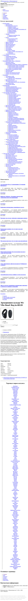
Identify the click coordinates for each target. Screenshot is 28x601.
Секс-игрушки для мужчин (9, 153)
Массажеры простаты (10, 157)
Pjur (15, 496)
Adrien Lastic (15, 389)
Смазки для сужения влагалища (13, 72)
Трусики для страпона (13, 138)
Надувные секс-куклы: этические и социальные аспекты (14, 218)
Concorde (15, 407)
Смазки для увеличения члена (12, 73)
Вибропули (10, 128)
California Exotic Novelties (15, 404)
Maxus (15, 470)
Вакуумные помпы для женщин (13, 106)
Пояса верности (9, 46)
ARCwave (15, 393)
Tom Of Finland (15, 536)
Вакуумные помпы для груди (14, 107)
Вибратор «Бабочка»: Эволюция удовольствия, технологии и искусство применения (12, 197)
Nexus (15, 480)
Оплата (4, 16)
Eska (15, 424)
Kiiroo (15, 452)
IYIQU (15, 447)
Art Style (15, 394)
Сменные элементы (10, 58)
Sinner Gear (15, 523)
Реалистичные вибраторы (14, 120)
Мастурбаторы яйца (12, 160)
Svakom (15, 528)
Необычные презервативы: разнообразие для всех (12, 207)
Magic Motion (15, 468)
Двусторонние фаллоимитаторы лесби (16, 146)
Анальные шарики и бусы (14, 103)
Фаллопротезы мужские (11, 171)
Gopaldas (15, 432)
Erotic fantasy (15, 417)
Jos (15, 449)
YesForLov (15, 555)
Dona (15, 410)
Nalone (15, 479)
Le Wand (15, 456)
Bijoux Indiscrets (15, 401)
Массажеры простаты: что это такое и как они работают (14, 241)
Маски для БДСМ (10, 42)
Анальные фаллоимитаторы (14, 101)
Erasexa (15, 416)
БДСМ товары (6, 23)
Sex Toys (15, 517)
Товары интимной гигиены (12, 141)
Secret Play (15, 512)
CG (15, 406)
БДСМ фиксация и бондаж (12, 25)
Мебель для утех (9, 43)
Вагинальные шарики (10, 105)
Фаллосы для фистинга (13, 140)
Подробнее (3, 192)
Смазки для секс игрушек (11, 57)
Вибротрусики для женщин (14, 130)
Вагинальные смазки (10, 63)
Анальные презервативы (11, 86)
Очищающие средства (11, 56)
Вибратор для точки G (13, 113)
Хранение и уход (9, 59)
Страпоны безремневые (13, 135)
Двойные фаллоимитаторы (14, 145)
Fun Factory (15, 429)
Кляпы (7, 37)
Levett (15, 458)
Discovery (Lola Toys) (15, 408)
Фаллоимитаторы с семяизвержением (16, 152)
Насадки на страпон (12, 134)
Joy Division (15, 450)
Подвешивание (11, 32)
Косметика (5, 75)
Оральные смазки (10, 70)
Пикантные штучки (15, 564)
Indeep (15, 442)
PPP (15, 499)
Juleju (15, 451)
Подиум (15, 565)
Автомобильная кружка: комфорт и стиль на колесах (13, 274)
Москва (15, 562)
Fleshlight (15, 428)
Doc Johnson (15, 409)
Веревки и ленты (12, 27)
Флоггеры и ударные (10, 50)
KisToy (15, 454)
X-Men (15, 552)
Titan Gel (15, 534)
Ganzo (15, 430)
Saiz (15, 509)
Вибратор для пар (12, 112)
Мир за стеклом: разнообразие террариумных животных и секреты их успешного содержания (14, 286)
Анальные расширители (13, 99)
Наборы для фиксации (13, 28)
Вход (4, 9)
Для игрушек (6, 55)
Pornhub (15, 498)
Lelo (15, 457)
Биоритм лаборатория (15, 559)
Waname (15, 545)
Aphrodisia (15, 391)
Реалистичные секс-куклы (14, 168)
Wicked (15, 548)
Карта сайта (5, 18)
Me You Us (15, 471)
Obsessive (15, 484)
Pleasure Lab (15, 497)
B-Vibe (15, 396)
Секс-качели (8, 48)
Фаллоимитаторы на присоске (15, 151)
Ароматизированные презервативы (13, 87)
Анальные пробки (12, 97)
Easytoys (15, 414)
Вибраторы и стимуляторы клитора (13, 121)
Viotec (15, 543)
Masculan (15, 469)
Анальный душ (11, 104)
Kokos (15, 455)
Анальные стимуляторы (13, 100)
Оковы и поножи (12, 30)
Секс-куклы (8, 166)
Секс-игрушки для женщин (9, 92)
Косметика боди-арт (10, 79)
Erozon (15, 423)
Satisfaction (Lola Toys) (15, 510)
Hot (15, 437)
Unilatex (15, 539)
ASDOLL (15, 395)
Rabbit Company (15, 500)
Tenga (15, 532)
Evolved (15, 425)
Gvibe (15, 434)
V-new (15, 540)
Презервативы (6, 85)
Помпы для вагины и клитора (15, 109)
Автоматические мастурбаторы (15, 159)
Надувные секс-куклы (13, 167)
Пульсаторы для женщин (11, 132)
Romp (15, 504)
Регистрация (6, 10)
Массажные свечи (10, 83)
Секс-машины (9, 49)
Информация (6, 332)
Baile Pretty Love (15, 398)
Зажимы (7, 34)
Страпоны (8, 133)
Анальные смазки (10, 62)
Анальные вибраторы (13, 96)
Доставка (5, 15)
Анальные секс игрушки (11, 93)
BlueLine (15, 402)
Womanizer (15, 551)
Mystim (15, 478)
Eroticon (15, 418)
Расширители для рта (13, 41)
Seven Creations (15, 514)
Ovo (15, 491)
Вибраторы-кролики (12, 127)
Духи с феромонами (10, 77)
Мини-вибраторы (12, 131)
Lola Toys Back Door (15, 461)
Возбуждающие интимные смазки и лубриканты (16, 64)
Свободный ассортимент (15, 566)
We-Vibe (5, 299)
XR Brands (15, 554)
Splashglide (15, 526)
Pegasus (15, 492)
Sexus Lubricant (15, 519)
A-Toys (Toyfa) (15, 388)
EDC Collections (15, 415)
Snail (15, 525)
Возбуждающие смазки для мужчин (16, 66)
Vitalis (15, 544)
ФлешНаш (15, 567)
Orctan (15, 486)
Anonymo (15, 390)
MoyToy (15, 476)
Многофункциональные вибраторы (16, 119)
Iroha (15, 444)
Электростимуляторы (10, 53)
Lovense (15, 463)
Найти (2, 7)
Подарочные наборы (10, 84)
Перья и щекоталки (10, 45)
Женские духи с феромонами (14, 78)
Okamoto (15, 485)
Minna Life (15, 473)
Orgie (15, 488)
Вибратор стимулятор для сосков (13, 110)
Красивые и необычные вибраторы (16, 118)
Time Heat (15, 533)
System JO (15, 531)
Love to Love (15, 462)
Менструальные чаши (13, 142)
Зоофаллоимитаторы (13, 147)
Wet (15, 547)
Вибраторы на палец (13, 126)
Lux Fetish (15, 465)
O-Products (15, 483)
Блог (4, 14)
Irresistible (15, 445)
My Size (15, 477)
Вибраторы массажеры (13, 114)
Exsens (15, 427)
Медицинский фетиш (10, 44)
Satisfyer (15, 511)
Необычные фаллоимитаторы (14, 148)
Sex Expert (15, 516)
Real (15, 502)
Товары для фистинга (10, 139)
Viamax (15, 541)
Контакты (5, 17)
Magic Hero (15, 466)
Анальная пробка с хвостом (14, 94)
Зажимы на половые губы (14, 35)
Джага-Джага (15, 560)
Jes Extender (15, 448)
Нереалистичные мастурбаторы (15, 161)
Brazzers (15, 403)
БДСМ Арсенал (15, 558)
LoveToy (15, 464)
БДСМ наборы (9, 24)
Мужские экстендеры (10, 164)
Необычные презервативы (11, 90)
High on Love (15, 435)
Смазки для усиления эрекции (15, 68)
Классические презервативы (12, 89)
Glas (15, 431)
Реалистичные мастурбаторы (14, 162)
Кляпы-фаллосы (11, 39)
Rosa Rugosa (15, 505)
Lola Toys (15, 459)
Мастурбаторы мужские (11, 158)
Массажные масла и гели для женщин (16, 82)
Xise (15, 553)
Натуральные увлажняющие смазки (14, 69)
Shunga (15, 521)
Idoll (15, 439)
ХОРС (15, 568)
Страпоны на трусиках (13, 137)
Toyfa (15, 537)
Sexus (15, 518)
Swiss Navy (15, 530)
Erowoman (15, 422)
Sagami (15, 507)
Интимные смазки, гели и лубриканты (11, 60)
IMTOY (15, 441)
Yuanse (15, 557)
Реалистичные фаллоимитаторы (15, 149)
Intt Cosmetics (15, 443)
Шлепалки (10, 52)
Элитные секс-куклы (13, 169)
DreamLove (15, 411)
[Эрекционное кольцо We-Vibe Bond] (7, 319)
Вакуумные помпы (10, 154)
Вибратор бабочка (12, 125)
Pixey (15, 495)
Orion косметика (15, 490)
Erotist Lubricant (15, 421)
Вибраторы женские (10, 111)
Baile (15, 397)
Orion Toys (15, 489)
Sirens (15, 524)
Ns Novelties (15, 482)
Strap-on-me (15, 527)
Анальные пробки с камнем (14, 98)
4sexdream (15, 386)
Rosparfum (15, 506)
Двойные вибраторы (13, 117)
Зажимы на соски (12, 36)
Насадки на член (9, 165)
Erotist (15, 420)
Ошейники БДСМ (12, 31)
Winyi (15, 550)
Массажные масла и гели (11, 80)
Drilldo (15, 413)
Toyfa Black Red (15, 538)
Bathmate (15, 400)
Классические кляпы (13, 38)
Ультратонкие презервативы (12, 91)
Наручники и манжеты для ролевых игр (17, 29)
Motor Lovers (15, 475)
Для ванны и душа (10, 76)
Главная (5, 12)
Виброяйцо (10, 116)
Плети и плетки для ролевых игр (15, 51)
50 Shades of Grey (15, 387)
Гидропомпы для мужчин (11, 155)
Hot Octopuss (15, 438)
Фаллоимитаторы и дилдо (11, 144)
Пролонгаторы (9, 71)
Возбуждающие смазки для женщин (16, 65)
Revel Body (15, 503)
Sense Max (15, 513)
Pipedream (15, 493)
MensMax (15, 472)
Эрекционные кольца (10, 172)
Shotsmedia (15, 520)
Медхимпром (15, 561)
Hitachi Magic (15, 436)
